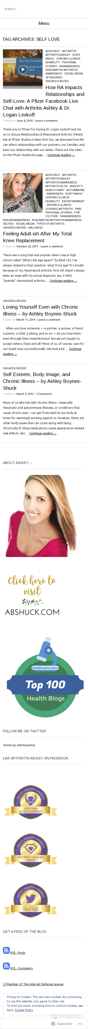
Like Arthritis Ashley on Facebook (35, 758)
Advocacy (52, 51)
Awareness (55, 193)
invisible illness (59, 204)
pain (78, 208)
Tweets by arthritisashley (19, 745)
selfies (8, 223)
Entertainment (73, 201)
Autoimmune (75, 190)
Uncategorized (57, 81)
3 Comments (44, 393)
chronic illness (68, 58)
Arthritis (69, 51)
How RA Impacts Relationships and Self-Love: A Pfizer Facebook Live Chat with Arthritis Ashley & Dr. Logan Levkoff (43, 101)
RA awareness (69, 66)
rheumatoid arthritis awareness (56, 220)
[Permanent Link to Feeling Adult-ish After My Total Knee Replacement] (23, 211)
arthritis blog (56, 186)
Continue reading (61, 155)
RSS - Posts (18, 952)
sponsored (53, 77)
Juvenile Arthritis (59, 208)
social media (73, 73)
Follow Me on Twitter (24, 731)
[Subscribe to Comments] (6, 968)
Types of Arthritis (50, 223)
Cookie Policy (24, 1010)
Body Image (74, 193)
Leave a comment (46, 120)
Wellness (35, 227)
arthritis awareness (61, 182)
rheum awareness (16, 220)
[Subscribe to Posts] (6, 952)
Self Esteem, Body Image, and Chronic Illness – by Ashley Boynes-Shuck (42, 381)
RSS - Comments (22, 968)
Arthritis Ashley (57, 54)
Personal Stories (58, 212)
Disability (52, 62)
